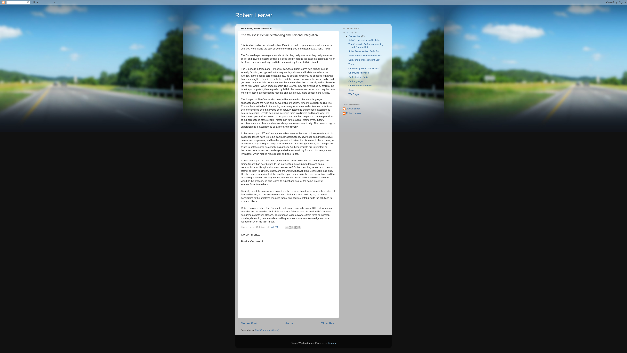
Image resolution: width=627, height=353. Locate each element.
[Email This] (286, 227)
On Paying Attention (358, 73)
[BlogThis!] (289, 227)
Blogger (332, 343)
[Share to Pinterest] (299, 227)
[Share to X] (293, 227)
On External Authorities (360, 85)
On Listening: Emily (358, 77)
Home (289, 323)
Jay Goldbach (353, 108)
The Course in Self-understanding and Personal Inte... (365, 45)
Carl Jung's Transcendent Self (363, 60)
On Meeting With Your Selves (363, 68)
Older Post (328, 323)
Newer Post (249, 323)
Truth (351, 64)
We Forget (353, 94)
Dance (351, 90)
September (355, 36)
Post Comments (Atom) (267, 330)
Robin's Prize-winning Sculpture (364, 40)
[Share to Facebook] (296, 227)
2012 (349, 32)
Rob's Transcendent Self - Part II (365, 51)
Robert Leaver (253, 15)
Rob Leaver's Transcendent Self (365, 55)
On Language (355, 81)
